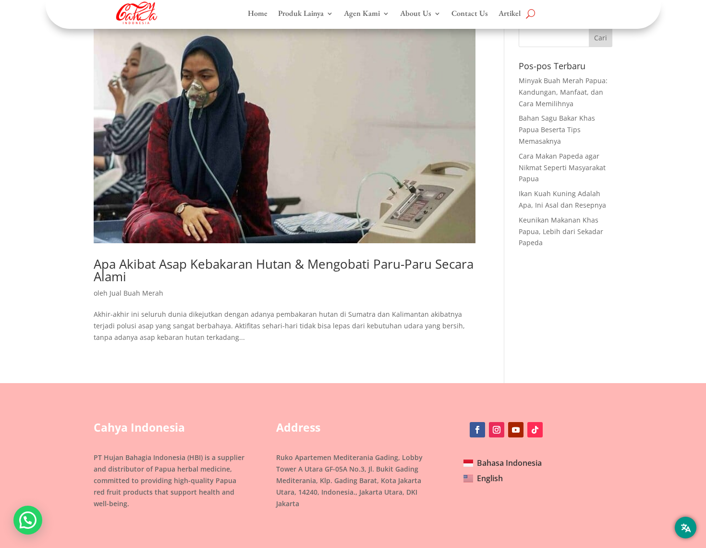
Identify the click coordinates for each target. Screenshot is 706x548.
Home (258, 13)
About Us (415, 13)
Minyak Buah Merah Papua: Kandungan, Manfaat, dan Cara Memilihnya (563, 92)
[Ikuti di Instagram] (496, 429)
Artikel (510, 13)
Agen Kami (362, 13)
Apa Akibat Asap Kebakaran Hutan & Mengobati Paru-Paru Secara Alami (284, 270)
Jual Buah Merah (136, 293)
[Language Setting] (685, 527)
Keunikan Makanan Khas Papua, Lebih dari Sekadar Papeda (561, 231)
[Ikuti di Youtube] (515, 429)
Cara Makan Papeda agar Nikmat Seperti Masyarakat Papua (562, 167)
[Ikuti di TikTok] (535, 429)
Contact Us (469, 13)
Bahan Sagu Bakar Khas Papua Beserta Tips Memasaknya (557, 129)
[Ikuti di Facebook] (477, 429)
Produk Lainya (301, 13)
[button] (27, 520)
